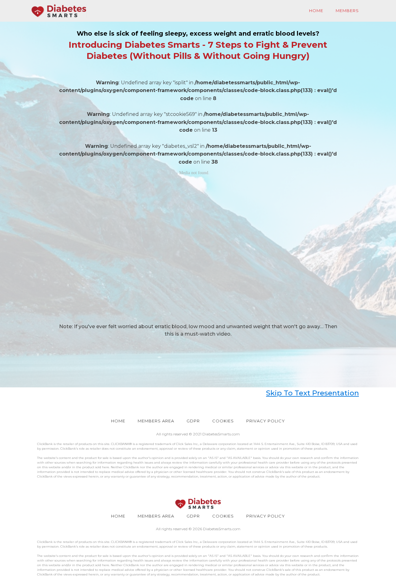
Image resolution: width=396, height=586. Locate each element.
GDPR (193, 420)
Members (347, 10)
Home (316, 10)
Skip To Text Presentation (312, 393)
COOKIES (223, 420)
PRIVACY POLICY (265, 420)
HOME (118, 420)
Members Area (156, 420)
